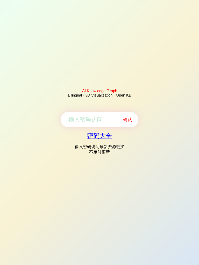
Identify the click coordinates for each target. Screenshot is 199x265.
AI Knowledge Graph (99, 91)
